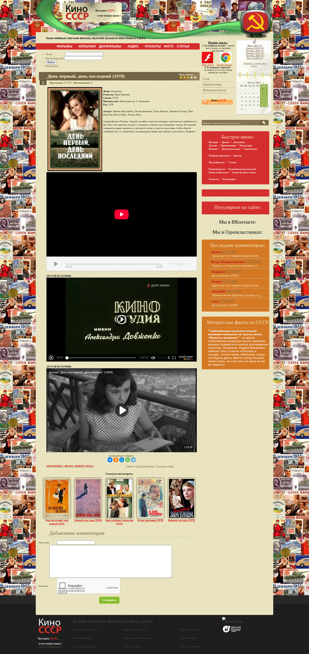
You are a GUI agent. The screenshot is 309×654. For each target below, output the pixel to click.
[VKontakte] (109, 459)
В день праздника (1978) (150, 520)
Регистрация (52, 65)
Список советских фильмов (137, 638)
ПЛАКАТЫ (153, 46)
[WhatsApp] (127, 459)
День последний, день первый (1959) (56, 522)
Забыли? (58, 58)
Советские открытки (190, 646)
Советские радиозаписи (135, 629)
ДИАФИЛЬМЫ (110, 46)
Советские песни (188, 638)
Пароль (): (55, 58)
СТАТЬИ (183, 46)
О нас (206, 78)
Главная (129, 466)
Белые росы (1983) (225, 305)
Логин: (55, 54)
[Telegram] (133, 459)
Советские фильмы (144, 466)
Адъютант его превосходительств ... (236, 255)
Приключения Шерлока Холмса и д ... (238, 295)
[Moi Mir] (121, 459)
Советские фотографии (84, 646)
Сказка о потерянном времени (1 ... (236, 265)
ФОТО (169, 46)
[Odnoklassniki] (115, 459)
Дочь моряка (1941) (225, 275)
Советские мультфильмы (85, 629)
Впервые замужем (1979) (181, 520)
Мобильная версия (214, 90)
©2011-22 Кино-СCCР (50, 646)
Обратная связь (212, 84)
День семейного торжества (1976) (119, 522)
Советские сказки (132, 646)
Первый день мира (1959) (88, 520)
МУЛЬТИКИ (87, 46)
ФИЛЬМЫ (64, 46)
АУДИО (133, 46)
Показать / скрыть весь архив (255, 64)
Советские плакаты (189, 629)
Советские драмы (164, 466)
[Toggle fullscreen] (188, 263)
